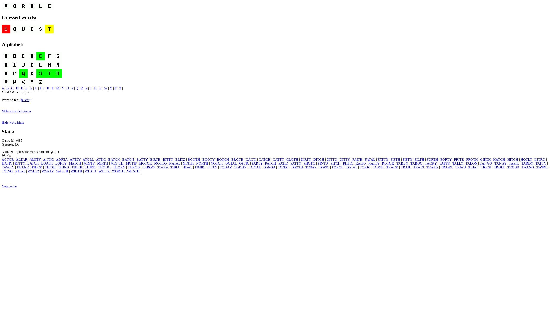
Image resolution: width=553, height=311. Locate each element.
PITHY (348, 163)
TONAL (255, 167)
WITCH (90, 171)
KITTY (20, 163)
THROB (134, 167)
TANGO (486, 163)
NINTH (188, 163)
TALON (471, 163)
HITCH (512, 159)
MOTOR (145, 163)
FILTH (419, 159)
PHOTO (309, 163)
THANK (23, 167)
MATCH (75, 163)
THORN (119, 167)
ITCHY (7, 163)
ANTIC (48, 159)
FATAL (370, 159)
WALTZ (33, 171)
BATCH (114, 159)
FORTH (432, 159)
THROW (148, 167)
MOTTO (160, 163)
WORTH (118, 171)
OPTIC (244, 163)
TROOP (513, 167)
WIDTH (76, 171)
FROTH (472, 159)
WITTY (104, 171)
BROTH (237, 159)
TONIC (283, 167)
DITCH (318, 159)
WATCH (62, 171)
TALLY (457, 163)
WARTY (48, 171)
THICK (37, 167)
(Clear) (25, 100)
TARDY (527, 163)
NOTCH (217, 163)
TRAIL (406, 167)
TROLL (499, 167)
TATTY (541, 163)
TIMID (200, 167)
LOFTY (61, 163)
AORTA (62, 159)
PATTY (296, 163)
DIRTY (306, 159)
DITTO (332, 159)
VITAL (20, 171)
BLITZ (180, 159)
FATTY (383, 159)
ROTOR (388, 163)
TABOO (416, 163)
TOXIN (378, 167)
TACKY (431, 163)
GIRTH (485, 159)
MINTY (89, 163)
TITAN (212, 167)
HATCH (499, 159)
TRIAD (460, 167)
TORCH (338, 167)
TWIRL (541, 167)
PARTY (257, 163)
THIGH (50, 167)
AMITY (35, 159)
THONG (104, 167)
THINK (77, 167)
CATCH (264, 159)
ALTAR (21, 159)
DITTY (345, 159)
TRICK (486, 167)
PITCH (336, 163)
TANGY (500, 163)
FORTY (446, 159)
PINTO (323, 163)
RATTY (374, 163)
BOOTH (194, 159)
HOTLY (526, 159)
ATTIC (101, 159)
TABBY (402, 163)
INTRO (539, 159)
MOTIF (131, 163)
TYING (7, 171)
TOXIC (365, 167)
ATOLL (88, 159)
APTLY (75, 159)
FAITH (357, 159)
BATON (128, 159)
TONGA (269, 167)
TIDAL (187, 167)
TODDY (240, 167)
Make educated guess (16, 111)
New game (9, 186)
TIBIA (175, 167)
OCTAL (231, 163)
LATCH (33, 163)
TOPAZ (311, 167)
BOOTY (208, 159)
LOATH (47, 163)
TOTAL (351, 167)
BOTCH (223, 159)
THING (63, 167)
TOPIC (324, 167)
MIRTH (102, 163)
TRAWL (447, 167)
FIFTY (407, 159)
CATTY (278, 159)
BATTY (142, 159)
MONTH (117, 163)
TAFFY (444, 163)
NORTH (202, 163)
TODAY (226, 167)
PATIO (283, 163)
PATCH (270, 163)
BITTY (168, 159)
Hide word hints (13, 122)
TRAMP (432, 167)
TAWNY (8, 167)
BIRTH (155, 159)
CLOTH (292, 159)
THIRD (90, 167)
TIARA (162, 167)
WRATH (133, 171)
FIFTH (395, 159)
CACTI (251, 159)
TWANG (527, 167)
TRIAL (473, 167)
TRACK (392, 167)
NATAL (174, 163)
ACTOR (8, 159)
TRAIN (418, 167)
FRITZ (459, 159)
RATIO (361, 163)
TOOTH (297, 167)
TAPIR (514, 163)
